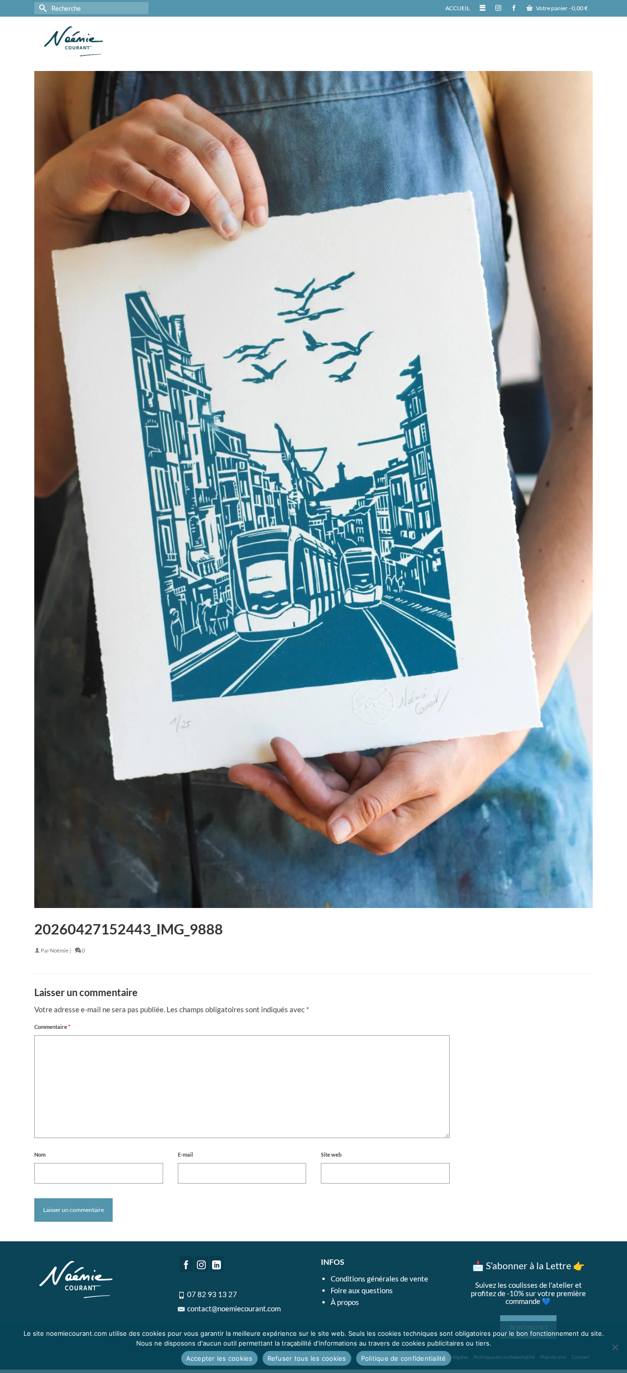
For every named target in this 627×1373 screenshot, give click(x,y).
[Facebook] (186, 1264)
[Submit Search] (41, 8)
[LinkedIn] (216, 1264)
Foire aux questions (362, 1290)
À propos (345, 1302)
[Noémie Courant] (127, 41)
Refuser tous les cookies (306, 1358)
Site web (331, 1154)
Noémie (59, 950)
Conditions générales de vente (379, 1278)
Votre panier (561, 8)
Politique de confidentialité (403, 1358)
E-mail (185, 1154)
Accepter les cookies (219, 1358)
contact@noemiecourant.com (234, 1308)
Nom (40, 1154)
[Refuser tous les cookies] (615, 1347)
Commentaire (52, 1027)
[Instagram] (201, 1264)
